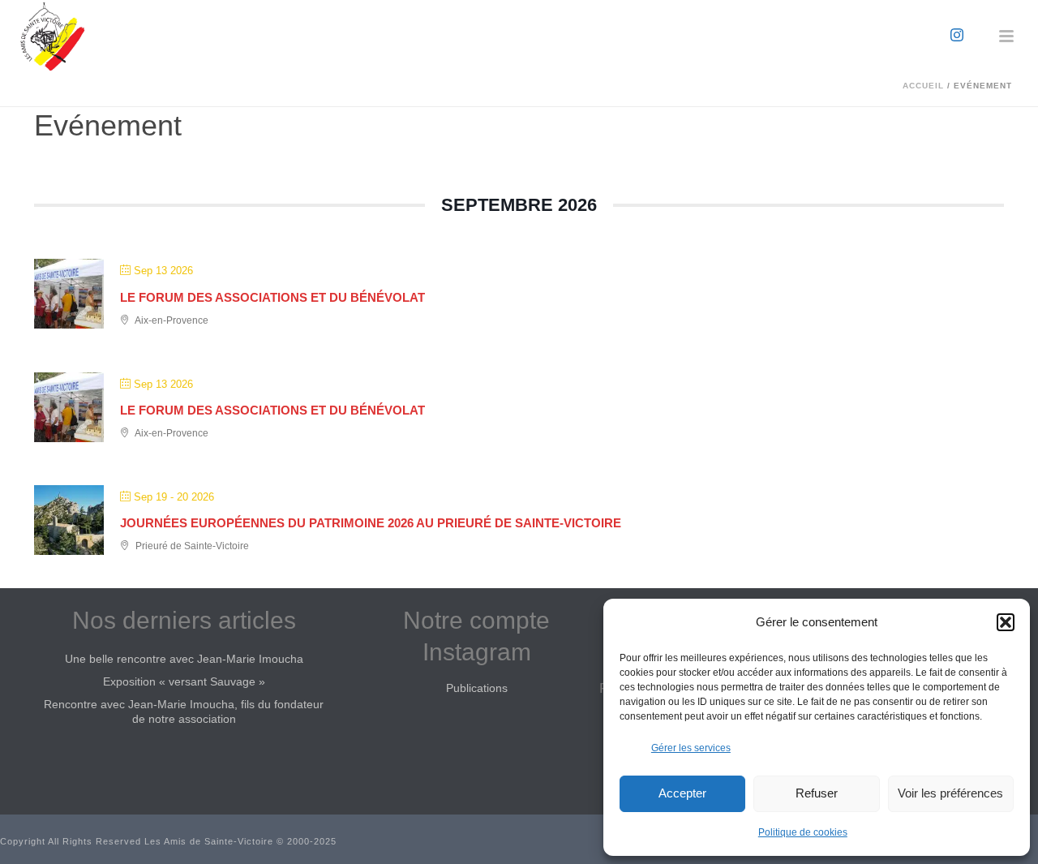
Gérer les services (691, 748)
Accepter (682, 793)
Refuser (817, 793)
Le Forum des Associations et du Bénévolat (272, 297)
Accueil (923, 85)
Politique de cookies (802, 832)
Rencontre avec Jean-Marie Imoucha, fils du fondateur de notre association (184, 711)
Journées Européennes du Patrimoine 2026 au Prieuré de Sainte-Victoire (370, 523)
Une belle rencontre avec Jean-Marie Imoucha (184, 658)
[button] (1005, 622)
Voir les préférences (950, 793)
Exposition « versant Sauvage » (184, 681)
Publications (477, 687)
